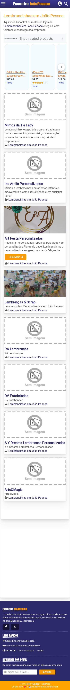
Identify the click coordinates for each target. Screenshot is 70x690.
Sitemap (46, 684)
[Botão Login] (60, 4)
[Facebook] (6, 627)
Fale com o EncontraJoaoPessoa (22, 645)
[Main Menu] (3, 3)
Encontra (31, 3)
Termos (24, 684)
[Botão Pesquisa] (66, 3)
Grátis (40, 650)
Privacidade (35, 684)
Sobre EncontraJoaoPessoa (19, 641)
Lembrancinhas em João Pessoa (23, 26)
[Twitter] (15, 627)
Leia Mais (14, 257)
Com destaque (26, 650)
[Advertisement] (35, 560)
